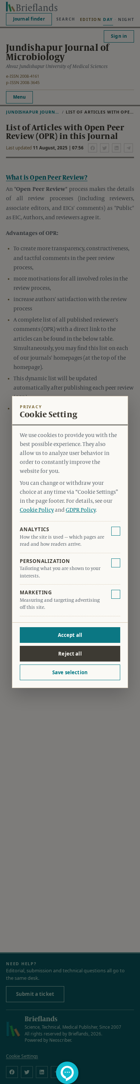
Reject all (69, 653)
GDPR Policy (81, 510)
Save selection (70, 672)
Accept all (70, 635)
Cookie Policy (37, 510)
